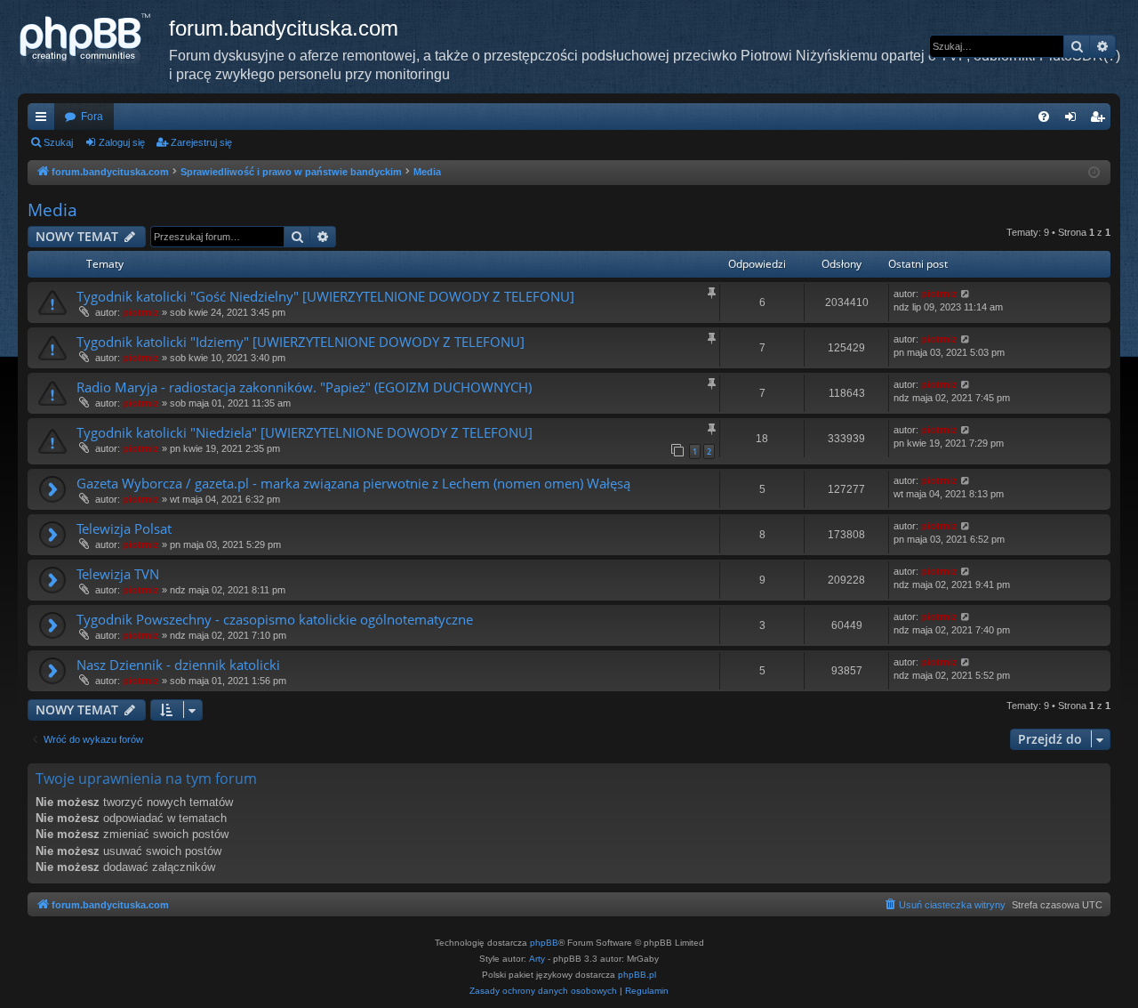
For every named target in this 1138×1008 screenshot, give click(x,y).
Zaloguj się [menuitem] (1074, 120)
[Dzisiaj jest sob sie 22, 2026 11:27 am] (1094, 173)
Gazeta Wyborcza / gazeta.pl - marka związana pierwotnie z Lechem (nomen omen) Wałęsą (353, 483)
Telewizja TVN (117, 574)
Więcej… (44, 120)
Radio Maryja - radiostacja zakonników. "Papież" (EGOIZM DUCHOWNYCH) (304, 387)
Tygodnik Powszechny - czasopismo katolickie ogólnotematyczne (274, 619)
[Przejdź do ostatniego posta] (966, 294)
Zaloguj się (122, 142)
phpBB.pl (637, 975)
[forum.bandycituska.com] (93, 40)
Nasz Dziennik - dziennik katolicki (178, 664)
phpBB (544, 943)
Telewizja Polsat (124, 528)
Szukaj (58, 142)
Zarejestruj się (201, 142)
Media (52, 210)
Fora (92, 116)
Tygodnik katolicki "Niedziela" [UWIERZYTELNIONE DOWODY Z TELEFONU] (304, 432)
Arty (537, 959)
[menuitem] (1043, 116)
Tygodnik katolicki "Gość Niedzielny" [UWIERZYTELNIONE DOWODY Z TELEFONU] (325, 296)
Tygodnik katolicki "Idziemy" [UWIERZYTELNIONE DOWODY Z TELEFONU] (300, 342)
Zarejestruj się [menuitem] (1100, 120)
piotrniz (141, 312)
